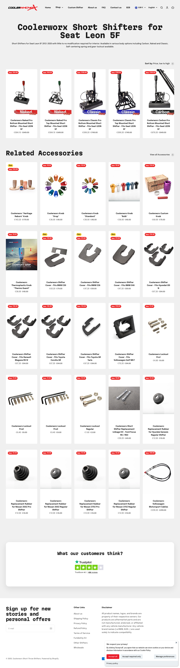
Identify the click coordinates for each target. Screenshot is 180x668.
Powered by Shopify (50, 659)
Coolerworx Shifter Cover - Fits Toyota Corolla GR (55, 357)
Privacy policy (112, 663)
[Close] (176, 642)
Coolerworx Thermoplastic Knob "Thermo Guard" (22, 285)
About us (92, 8)
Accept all (112, 656)
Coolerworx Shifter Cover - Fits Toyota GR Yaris (90, 357)
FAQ (104, 8)
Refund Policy (80, 628)
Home (48, 8)
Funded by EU (80, 638)
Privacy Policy (80, 623)
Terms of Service (82, 633)
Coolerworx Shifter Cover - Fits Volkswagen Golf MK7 (124, 357)
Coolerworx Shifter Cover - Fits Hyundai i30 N (158, 285)
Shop (58, 7)
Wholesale (79, 648)
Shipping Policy (81, 619)
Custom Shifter (75, 8)
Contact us (115, 8)
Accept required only (131, 656)
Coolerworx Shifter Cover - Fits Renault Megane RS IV (21, 357)
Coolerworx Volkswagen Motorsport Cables (158, 504)
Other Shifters (81, 643)
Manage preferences (165, 656)
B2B (128, 8)
